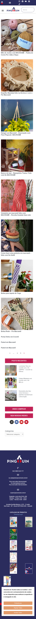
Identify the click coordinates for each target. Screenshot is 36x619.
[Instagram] (19, 1)
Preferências (18, 603)
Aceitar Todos (18, 612)
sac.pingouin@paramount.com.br (18, 478)
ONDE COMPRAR (19, 409)
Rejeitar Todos (18, 608)
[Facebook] (22, 1)
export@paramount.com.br (18, 493)
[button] (10, 2)
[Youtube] (25, 1)
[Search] (31, 9)
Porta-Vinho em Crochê (10, 337)
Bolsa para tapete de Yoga (11, 293)
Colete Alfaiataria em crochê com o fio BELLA (25, 380)
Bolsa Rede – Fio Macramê (11, 331)
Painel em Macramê (8, 342)
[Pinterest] (29, 1)
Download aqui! (18, 514)
